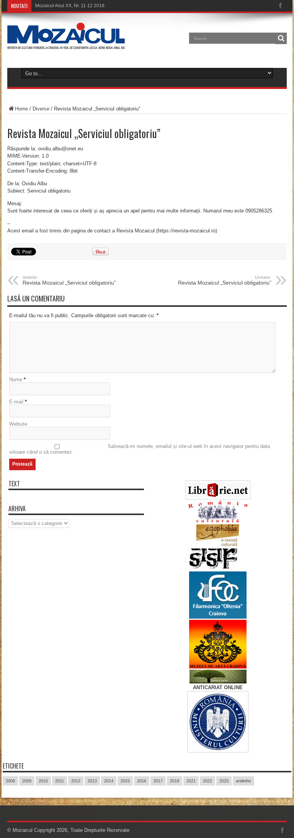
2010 (43, 781)
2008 (10, 781)
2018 (174, 781)
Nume (15, 379)
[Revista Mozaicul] (66, 44)
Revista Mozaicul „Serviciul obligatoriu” (69, 280)
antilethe (243, 781)
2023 (224, 781)
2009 (26, 781)
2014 (108, 781)
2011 (59, 781)
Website (18, 424)
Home (21, 109)
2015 (125, 781)
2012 (75, 781)
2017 (158, 781)
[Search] (281, 38)
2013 (92, 781)
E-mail (16, 402)
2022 (207, 781)
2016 (141, 781)
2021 (191, 781)
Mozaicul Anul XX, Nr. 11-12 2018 (70, 5)
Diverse (41, 109)
